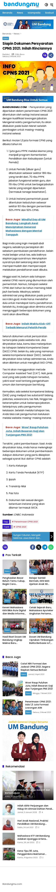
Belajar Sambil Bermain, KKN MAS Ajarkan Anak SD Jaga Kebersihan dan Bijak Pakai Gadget (39, 581)
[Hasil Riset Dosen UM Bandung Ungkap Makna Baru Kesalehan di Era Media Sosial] (14, 626)
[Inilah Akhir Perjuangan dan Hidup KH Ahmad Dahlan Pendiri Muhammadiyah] (8, 809)
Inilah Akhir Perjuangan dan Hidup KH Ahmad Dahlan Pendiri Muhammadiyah (35, 807)
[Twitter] (38, 547)
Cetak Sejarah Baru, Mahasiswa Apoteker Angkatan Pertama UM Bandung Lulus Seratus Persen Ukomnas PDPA (41, 610)
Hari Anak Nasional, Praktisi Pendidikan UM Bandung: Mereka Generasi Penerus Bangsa (32, 822)
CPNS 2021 (21, 526)
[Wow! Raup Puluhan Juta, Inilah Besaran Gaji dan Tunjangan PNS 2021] (12, 688)
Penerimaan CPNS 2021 (26, 521)
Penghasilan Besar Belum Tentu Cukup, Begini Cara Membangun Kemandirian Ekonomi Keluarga (13, 581)
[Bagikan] (51, 55)
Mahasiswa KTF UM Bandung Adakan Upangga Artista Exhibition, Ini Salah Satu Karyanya (33, 837)
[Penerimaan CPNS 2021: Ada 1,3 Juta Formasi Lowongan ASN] (12, 707)
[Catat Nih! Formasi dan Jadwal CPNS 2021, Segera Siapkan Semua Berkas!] (10, 669)
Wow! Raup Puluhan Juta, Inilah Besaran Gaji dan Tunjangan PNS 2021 (39, 685)
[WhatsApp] (51, 547)
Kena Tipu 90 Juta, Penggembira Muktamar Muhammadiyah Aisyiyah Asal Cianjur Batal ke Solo (34, 852)
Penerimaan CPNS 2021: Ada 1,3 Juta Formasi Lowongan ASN (38, 704)
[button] (46, 5)
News (5, 38)
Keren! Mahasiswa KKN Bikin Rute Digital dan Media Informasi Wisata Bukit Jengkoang (14, 610)
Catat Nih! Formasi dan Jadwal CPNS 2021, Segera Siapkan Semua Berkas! (35, 666)
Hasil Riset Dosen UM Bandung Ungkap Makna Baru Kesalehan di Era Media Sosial (14, 640)
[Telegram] (44, 547)
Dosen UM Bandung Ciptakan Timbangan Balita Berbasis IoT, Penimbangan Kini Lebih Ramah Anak (41, 640)
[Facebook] (32, 547)
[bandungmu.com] (21, 4)
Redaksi (6, 54)
